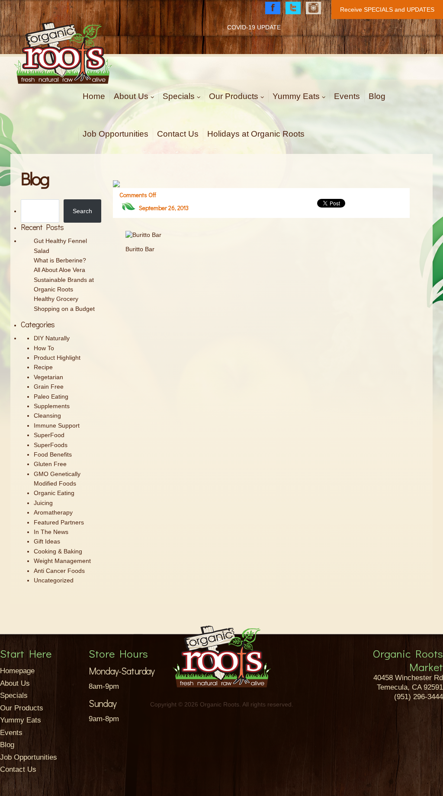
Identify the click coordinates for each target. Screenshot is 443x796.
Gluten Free (50, 463)
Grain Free (49, 386)
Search (82, 211)
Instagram (313, 8)
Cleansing (47, 415)
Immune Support (57, 425)
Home (94, 96)
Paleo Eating (51, 396)
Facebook (272, 8)
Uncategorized (54, 580)
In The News (51, 531)
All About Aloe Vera (59, 269)
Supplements (52, 406)
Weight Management (62, 560)
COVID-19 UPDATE (254, 27)
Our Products (233, 96)
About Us (131, 96)
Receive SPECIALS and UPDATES (387, 9)
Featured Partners (59, 522)
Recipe (43, 367)
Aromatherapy (53, 512)
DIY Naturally (52, 338)
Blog (377, 96)
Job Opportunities (115, 133)
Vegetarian (48, 377)
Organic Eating (54, 492)
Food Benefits (53, 454)
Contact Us (178, 133)
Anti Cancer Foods (59, 570)
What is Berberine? (60, 260)
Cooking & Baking (58, 551)
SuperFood (49, 435)
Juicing (43, 502)
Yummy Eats (296, 96)
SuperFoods (50, 444)
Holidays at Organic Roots (256, 133)
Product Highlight (57, 357)
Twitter (293, 8)
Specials (179, 96)
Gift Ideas (47, 541)
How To (44, 348)
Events (347, 96)
